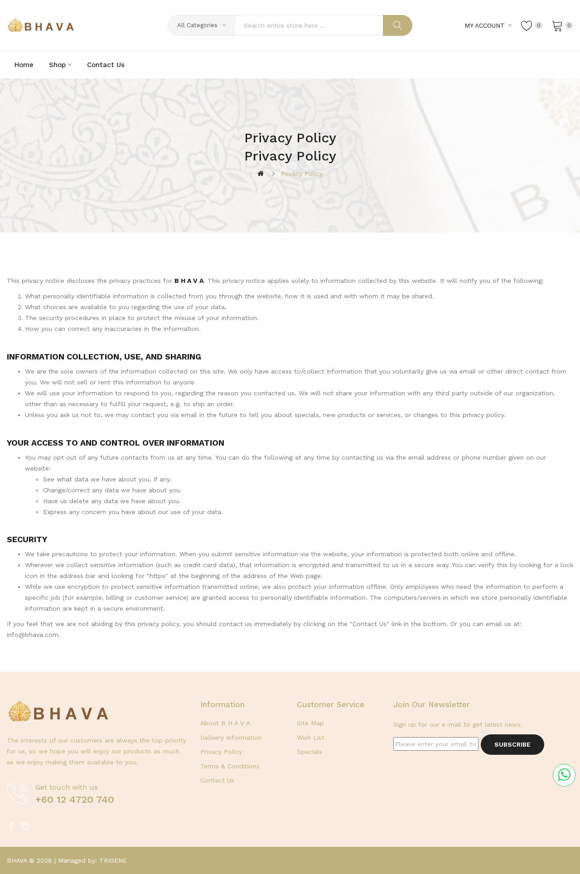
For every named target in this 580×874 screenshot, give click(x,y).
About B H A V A (225, 723)
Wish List (310, 737)
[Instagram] (25, 826)
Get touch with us (66, 787)
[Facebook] (11, 826)
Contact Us (217, 780)
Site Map (310, 723)
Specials (309, 751)
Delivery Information (231, 737)
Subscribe (512, 744)
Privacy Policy (302, 173)
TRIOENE (113, 860)
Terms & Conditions (230, 766)
